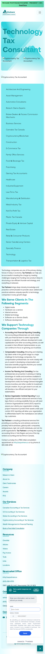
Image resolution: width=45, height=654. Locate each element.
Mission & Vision (8, 475)
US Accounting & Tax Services (14, 512)
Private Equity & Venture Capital (19, 223)
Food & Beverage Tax (15, 161)
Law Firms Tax (12, 192)
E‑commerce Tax (13, 148)
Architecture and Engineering (18, 89)
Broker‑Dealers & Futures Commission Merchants (22, 115)
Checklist (6, 540)
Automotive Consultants (16, 102)
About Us (6, 479)
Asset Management (14, 95)
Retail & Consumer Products (18, 236)
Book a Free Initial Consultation (13, 528)
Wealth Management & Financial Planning (18, 524)
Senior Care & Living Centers (18, 242)
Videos (5, 549)
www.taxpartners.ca (23, 644)
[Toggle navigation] (40, 12)
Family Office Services (15, 154)
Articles (5, 544)
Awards (5, 491)
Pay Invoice (7, 553)
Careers (5, 487)
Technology (11, 254)
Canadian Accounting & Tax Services (16, 508)
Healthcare (10, 179)
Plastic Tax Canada (14, 217)
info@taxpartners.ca (21, 442)
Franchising (10, 167)
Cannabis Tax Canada (15, 130)
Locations (6, 565)
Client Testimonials (9, 483)
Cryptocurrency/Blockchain (17, 136)
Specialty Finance (13, 248)
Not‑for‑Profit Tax (13, 211)
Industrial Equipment (14, 186)
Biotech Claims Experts (15, 108)
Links (4, 561)
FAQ (4, 496)
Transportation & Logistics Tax (18, 261)
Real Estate (10, 229)
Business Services (13, 123)
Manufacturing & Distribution (18, 198)
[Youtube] (4, 617)
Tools (4, 557)
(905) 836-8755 (8, 581)
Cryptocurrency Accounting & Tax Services (18, 520)
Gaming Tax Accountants (16, 173)
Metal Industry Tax (13, 204)
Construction (11, 142)
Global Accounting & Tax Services (15, 516)
